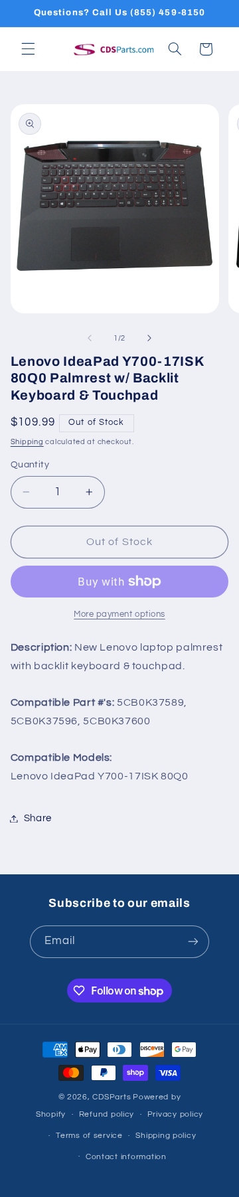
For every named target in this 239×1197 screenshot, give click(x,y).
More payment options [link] (119, 614)
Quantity (30, 464)
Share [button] (38, 818)
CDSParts (111, 1097)
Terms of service (89, 1135)
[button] (28, 49)
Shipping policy (165, 1135)
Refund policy (107, 1114)
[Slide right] (149, 338)
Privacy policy (175, 1114)
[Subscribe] (193, 941)
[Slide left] (89, 338)
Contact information (126, 1156)
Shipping (27, 441)
